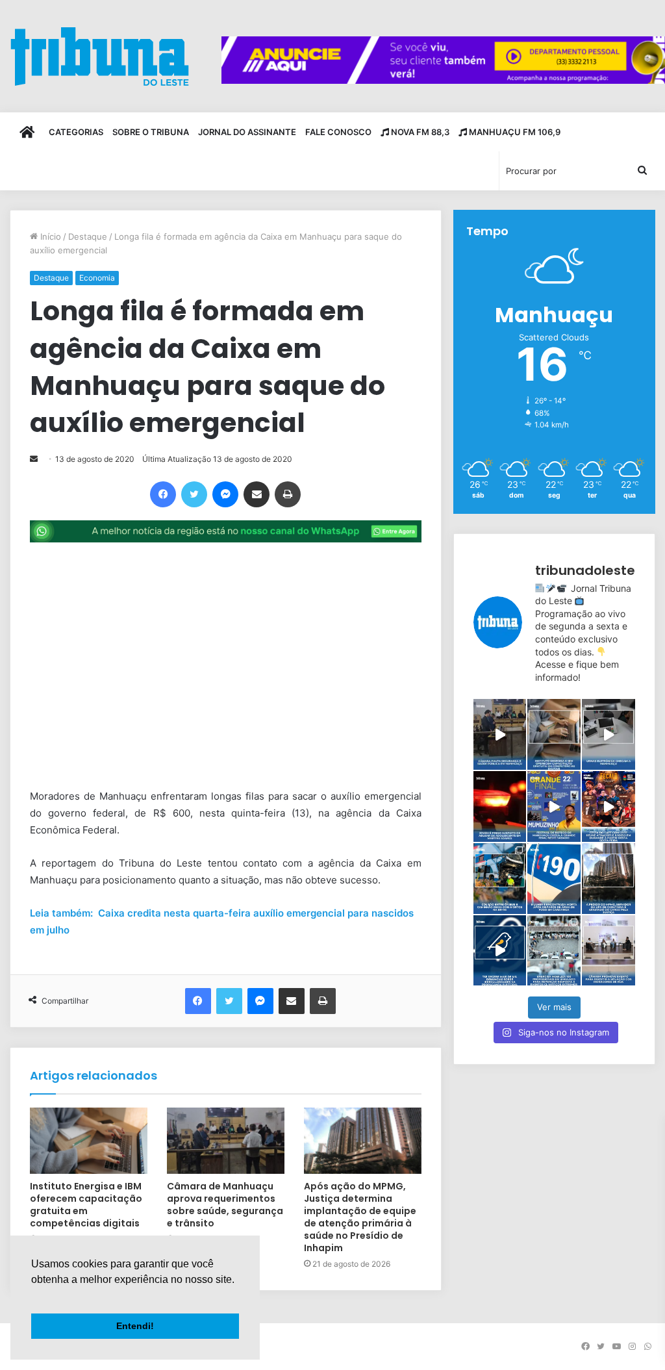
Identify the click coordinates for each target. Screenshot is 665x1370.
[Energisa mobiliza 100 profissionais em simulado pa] (554, 950)
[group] (443, 60)
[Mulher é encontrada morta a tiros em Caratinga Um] (554, 878)
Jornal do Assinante (247, 132)
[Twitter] (194, 494)
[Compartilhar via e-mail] (257, 494)
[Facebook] (163, 494)
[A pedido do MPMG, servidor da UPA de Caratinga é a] (608, 878)
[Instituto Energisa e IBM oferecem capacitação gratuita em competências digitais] (88, 1141)
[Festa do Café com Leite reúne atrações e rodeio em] (608, 806)
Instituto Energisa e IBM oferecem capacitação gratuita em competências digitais (86, 1205)
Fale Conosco (338, 132)
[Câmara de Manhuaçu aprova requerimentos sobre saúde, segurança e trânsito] (225, 1141)
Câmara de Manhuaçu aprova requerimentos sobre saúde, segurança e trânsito (225, 1205)
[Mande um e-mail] (34, 459)
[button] (33, 1296)
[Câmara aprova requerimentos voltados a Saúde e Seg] (500, 734)
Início (49, 236)
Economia (97, 278)
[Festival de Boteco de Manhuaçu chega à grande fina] (554, 806)
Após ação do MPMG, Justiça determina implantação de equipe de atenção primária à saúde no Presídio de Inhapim (360, 1217)
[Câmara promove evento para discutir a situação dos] (608, 950)
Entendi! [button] (135, 1326)
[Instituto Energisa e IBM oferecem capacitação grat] (554, 734)
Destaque (87, 236)
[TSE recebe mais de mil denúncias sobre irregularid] (500, 950)
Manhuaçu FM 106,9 (513, 132)
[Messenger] (225, 494)
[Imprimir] (288, 494)
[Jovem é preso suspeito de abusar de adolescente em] (500, 806)
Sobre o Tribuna (150, 132)
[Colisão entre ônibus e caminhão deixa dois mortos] (500, 878)
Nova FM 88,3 (419, 132)
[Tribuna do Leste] (100, 56)
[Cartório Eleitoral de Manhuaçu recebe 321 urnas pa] (608, 734)
